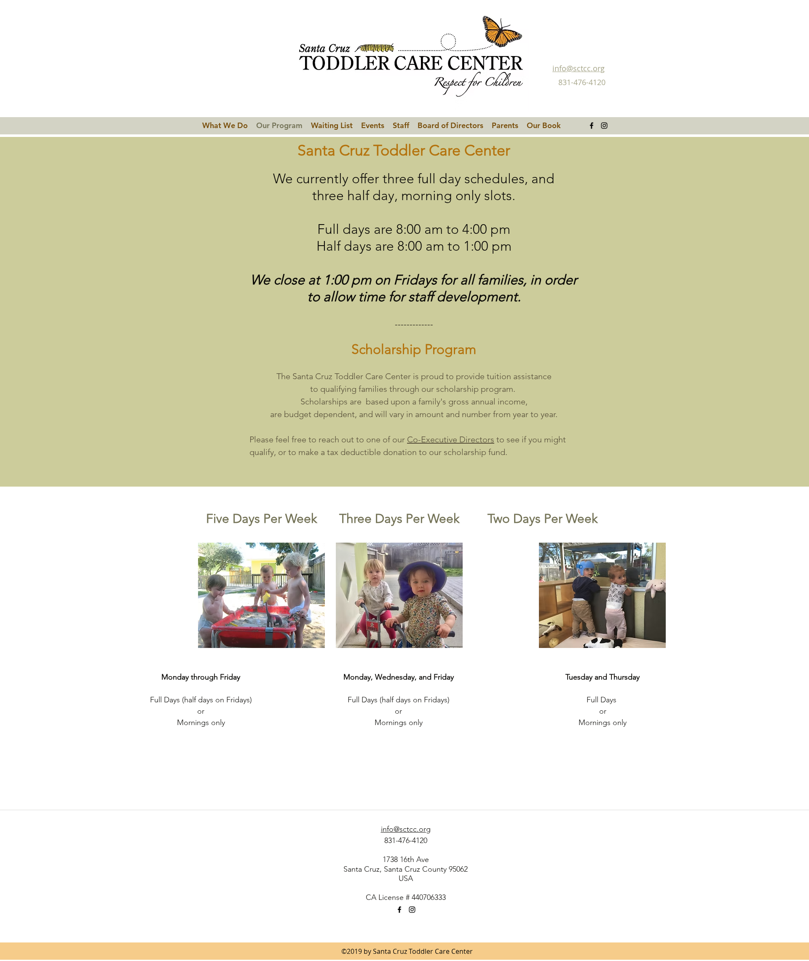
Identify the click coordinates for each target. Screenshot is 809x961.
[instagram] (604, 125)
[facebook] (591, 125)
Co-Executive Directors (450, 439)
